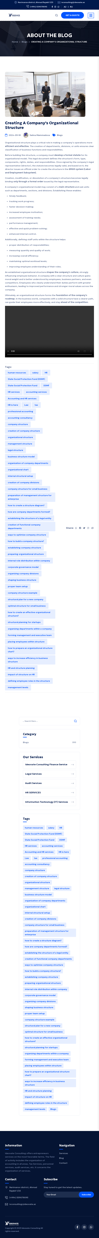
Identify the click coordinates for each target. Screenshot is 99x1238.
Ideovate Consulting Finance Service (46, 764)
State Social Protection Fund (22, 385)
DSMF (46, 385)
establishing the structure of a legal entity (29, 518)
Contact (63, 1163)
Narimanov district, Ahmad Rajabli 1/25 (35, 2)
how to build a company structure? (26, 541)
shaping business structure (22, 580)
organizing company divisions (23, 573)
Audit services (33, 783)
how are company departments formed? (29, 511)
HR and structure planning (21, 668)
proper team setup (18, 586)
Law (26, 405)
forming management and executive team (30, 635)
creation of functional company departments (24, 526)
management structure (20, 443)
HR (46, 372)
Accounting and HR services (22, 398)
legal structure (15, 450)
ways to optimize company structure (27, 534)
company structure (18, 424)
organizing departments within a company (30, 628)
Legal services (33, 773)
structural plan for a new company (25, 599)
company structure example (22, 593)
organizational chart (18, 469)
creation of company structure (24, 430)
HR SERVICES (33, 792)
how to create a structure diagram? (26, 505)
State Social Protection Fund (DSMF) (26, 379)
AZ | (66, 7)
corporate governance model (23, 567)
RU (71, 7)
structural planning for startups (24, 622)
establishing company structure (24, 547)
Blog (61, 1158)
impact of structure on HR (21, 674)
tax (36, 405)
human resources (17, 372)
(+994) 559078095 (38, 7)
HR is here (13, 405)
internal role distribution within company (29, 560)
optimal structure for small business (27, 606)
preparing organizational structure (26, 554)
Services (63, 1153)
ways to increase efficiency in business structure (28, 660)
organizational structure (20, 437)
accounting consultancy (20, 417)
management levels (18, 687)
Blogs (24, 41)
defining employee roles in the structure (29, 681)
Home (15, 41)
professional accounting (20, 411)
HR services (14, 392)
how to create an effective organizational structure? (29, 614)
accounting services (36, 392)
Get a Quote (72, 15)
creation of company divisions (23, 482)
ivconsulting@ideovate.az (73, 2)
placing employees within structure (26, 641)
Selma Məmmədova (40, 135)
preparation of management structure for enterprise (30, 497)
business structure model (21, 456)
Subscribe (86, 1194)
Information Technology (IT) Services (46, 801)
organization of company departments (28, 463)
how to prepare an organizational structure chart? (30, 650)
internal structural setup (20, 476)
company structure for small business (27, 489)
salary (35, 372)
